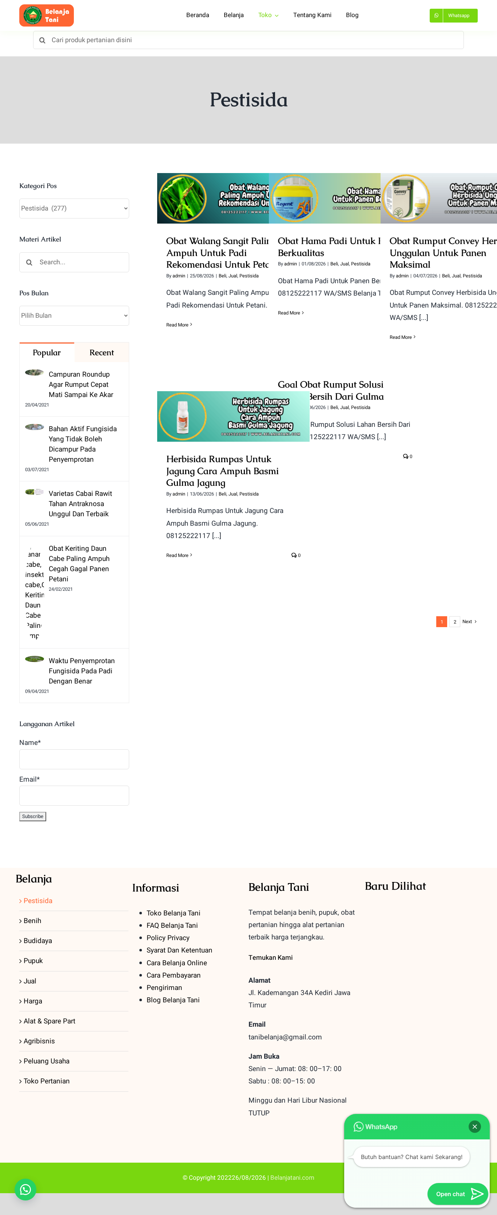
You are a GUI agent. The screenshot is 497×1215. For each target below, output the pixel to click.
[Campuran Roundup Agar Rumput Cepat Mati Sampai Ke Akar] (34, 375)
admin (178, 275)
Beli (222, 275)
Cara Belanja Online (177, 963)
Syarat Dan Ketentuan (179, 950)
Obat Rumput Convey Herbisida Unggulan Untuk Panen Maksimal (457, 186)
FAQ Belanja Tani (172, 926)
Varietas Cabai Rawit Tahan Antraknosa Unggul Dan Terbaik (80, 504)
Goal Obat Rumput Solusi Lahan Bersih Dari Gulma (331, 390)
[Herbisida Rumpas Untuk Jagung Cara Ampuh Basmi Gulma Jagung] (233, 416)
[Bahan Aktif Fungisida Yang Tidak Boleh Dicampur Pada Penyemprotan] (34, 430)
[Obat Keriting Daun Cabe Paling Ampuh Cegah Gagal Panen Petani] (34, 550)
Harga (33, 1001)
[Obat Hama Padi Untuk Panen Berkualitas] (345, 198)
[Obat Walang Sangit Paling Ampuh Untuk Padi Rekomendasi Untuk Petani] (233, 198)
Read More (177, 324)
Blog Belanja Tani (173, 1000)
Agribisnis (39, 1041)
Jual (232, 275)
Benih (32, 921)
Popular (47, 352)
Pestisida (249, 275)
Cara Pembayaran (174, 975)
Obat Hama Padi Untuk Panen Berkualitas (345, 186)
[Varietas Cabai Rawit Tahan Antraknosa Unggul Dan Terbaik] (34, 495)
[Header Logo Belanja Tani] (46, 8)
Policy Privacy (168, 938)
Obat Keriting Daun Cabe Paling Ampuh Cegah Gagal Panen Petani (79, 564)
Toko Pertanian (47, 1081)
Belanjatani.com (292, 1177)
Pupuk (33, 961)
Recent (102, 352)
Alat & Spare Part (49, 1021)
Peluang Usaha (46, 1061)
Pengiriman (164, 988)
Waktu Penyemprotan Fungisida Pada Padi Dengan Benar (82, 671)
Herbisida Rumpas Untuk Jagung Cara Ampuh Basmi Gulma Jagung (233, 404)
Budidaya (38, 941)
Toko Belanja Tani (173, 913)
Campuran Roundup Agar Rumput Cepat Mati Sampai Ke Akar (81, 384)
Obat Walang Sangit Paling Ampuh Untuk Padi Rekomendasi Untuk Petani (233, 181)
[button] (25, 1189)
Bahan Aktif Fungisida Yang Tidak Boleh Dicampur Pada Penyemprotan (83, 444)
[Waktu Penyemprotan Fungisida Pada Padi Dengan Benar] (34, 662)
